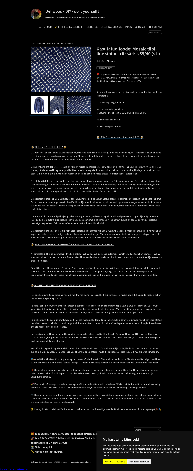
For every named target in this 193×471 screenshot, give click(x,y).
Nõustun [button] (109, 462)
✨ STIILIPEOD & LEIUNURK (69, 26)
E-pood (48, 26)
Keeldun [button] (121, 462)
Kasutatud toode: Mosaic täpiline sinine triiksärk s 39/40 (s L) (55, 43)
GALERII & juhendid (111, 26)
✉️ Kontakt (155, 26)
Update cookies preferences (14, 469)
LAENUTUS (92, 26)
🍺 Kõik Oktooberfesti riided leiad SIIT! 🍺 (120, 137)
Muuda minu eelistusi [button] (139, 462)
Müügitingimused (135, 26)
